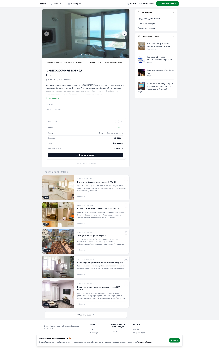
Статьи (136, 329)
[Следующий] (124, 33)
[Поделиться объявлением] (121, 121)
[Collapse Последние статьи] (173, 36)
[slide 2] (85, 54)
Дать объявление (169, 3)
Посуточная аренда (93, 62)
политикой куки (144, 342)
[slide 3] (89, 54)
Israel (43, 4)
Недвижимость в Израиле (60, 326)
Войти (133, 3)
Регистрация (148, 3)
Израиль (49, 62)
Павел (120, 128)
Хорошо (174, 340)
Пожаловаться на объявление (86, 163)
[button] (85, 33)
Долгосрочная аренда (148, 23)
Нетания (57, 3)
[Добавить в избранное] (117, 121)
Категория (76, 3)
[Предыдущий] (46, 33)
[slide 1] (82, 54)
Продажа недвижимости (149, 18)
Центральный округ (64, 62)
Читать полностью (53, 98)
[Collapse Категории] (173, 12)
